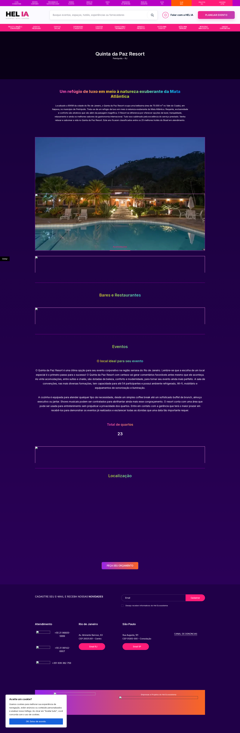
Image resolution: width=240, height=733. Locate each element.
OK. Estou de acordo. (36, 721)
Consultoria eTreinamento (120, 27)
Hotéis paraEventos (161, 27)
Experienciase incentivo (78, 27)
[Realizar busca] (152, 15)
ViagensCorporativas (225, 27)
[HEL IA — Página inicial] (22, 15)
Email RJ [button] (93, 646)
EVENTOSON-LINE (57, 27)
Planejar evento (216, 15)
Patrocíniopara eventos (203, 27)
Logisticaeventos (99, 27)
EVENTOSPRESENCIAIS (36, 27)
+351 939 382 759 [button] (61, 663)
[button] (43, 638)
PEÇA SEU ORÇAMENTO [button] (120, 565)
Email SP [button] (137, 646)
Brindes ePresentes (141, 27)
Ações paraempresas (183, 27)
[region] (36, 711)
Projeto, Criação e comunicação (15, 27)
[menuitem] (17, 3)
